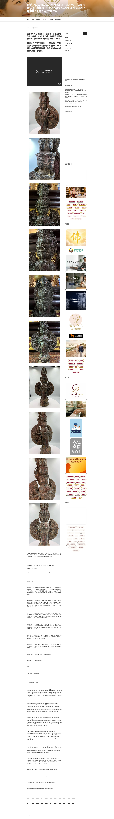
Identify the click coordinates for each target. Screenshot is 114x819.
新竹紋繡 (79, 79)
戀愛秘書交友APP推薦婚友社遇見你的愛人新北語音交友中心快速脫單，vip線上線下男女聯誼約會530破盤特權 (76, 96)
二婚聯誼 (81, 366)
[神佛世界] (76, 237)
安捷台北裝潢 (80, 363)
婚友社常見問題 (76, 372)
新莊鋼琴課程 (70, 476)
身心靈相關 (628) (69, 43)
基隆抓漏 (69, 216)
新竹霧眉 (44, 19)
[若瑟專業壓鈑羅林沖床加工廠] (76, 336)
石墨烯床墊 (77, 207)
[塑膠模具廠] (76, 301)
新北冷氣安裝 (71, 533)
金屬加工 (76, 530)
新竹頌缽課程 (72, 201)
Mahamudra (72, 363)
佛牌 (76, 535)
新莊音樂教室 (58, 19)
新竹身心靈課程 (82, 204)
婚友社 (81, 369)
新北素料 (73, 544)
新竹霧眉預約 (68, 79)
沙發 (83, 533)
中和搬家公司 (69, 207)
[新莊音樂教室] (76, 409)
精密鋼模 (75, 491)
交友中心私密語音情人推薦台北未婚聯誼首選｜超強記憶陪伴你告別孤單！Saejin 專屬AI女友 (76, 100)
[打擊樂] (76, 250)
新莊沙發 (78, 533)
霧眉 (33, 19)
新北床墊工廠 (81, 541)
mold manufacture (81, 544)
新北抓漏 (69, 538)
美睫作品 (76, 485)
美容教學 (84, 207)
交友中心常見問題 (70, 479)
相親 (68, 544)
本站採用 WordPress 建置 (32, 816)
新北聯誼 (77, 494)
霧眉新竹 (38, 19)
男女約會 (84, 479)
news (28, 19)
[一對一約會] (76, 263)
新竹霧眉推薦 (74, 79)
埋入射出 (71, 360)
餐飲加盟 (75, 204)
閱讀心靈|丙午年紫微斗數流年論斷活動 (73, 104)
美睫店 (83, 482)
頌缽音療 (78, 482)
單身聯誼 (71, 366)
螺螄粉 (72, 219)
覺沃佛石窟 (76, 216)
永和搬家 (69, 210)
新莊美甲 (83, 79)
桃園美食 (75, 210)
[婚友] (76, 322)
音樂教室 (70, 530)
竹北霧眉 (51, 19)
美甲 (75, 541)
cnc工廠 (75, 538)
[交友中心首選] (76, 391)
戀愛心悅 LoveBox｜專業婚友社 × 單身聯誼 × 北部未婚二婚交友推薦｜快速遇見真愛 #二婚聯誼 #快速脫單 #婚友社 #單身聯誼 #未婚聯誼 (56, 7)
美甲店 (82, 485)
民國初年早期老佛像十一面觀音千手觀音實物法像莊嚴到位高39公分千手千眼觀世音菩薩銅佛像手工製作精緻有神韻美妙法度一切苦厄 (44, 36)
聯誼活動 (83, 476)
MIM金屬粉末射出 (73, 547)
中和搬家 (68, 204)
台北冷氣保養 (80, 201)
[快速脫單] (76, 348)
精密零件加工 (72, 527)
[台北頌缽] (76, 447)
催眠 (80, 497)
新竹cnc (81, 547)
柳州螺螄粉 (74, 497)
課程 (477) (67, 45)
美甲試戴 (83, 216)
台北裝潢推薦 (82, 491)
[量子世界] (76, 465)
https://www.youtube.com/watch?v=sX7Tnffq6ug (38, 572)
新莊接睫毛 (77, 488)
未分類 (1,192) (68, 40)
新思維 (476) (68, 48)
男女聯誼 (77, 476)
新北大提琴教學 (70, 494)
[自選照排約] (76, 281)
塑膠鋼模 (69, 491)
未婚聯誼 (71, 369)
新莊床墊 (82, 530)
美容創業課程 (77, 213)
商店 (76, 360)
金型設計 (82, 535)
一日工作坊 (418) (69, 50)
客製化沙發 (82, 210)
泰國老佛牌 (82, 538)
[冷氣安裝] (76, 428)
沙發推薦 (84, 488)
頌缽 (83, 213)
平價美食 (84, 494)
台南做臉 (70, 213)
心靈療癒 (81, 360)
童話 (76, 366)
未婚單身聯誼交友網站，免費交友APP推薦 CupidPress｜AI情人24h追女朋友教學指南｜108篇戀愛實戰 (75, 91)
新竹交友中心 (76, 550)
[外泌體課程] (76, 192)
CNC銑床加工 (80, 527)
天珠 (76, 369)
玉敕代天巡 (78, 219)
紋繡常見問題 (69, 488)
